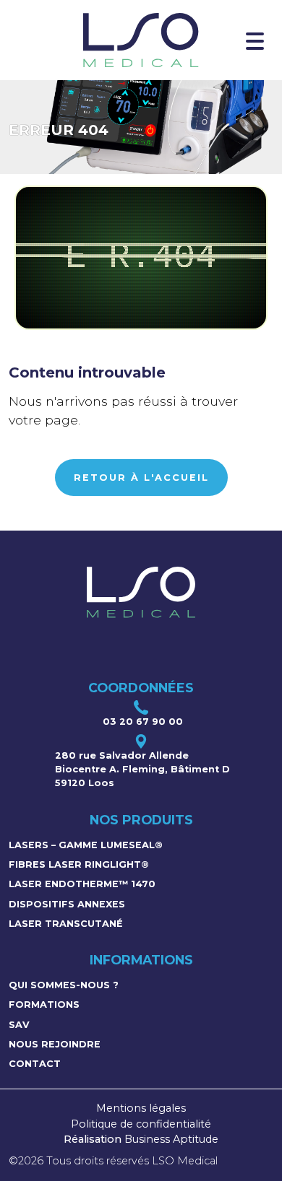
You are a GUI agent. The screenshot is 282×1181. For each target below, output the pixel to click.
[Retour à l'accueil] (140, 40)
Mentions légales (141, 1108)
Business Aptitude (171, 1139)
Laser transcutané (66, 923)
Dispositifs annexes (67, 904)
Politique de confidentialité (141, 1123)
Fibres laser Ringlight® (79, 864)
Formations (44, 1004)
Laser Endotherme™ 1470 (82, 884)
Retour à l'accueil (141, 477)
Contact (35, 1063)
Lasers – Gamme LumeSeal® (86, 845)
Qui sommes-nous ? (64, 985)
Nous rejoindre (55, 1044)
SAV (19, 1024)
